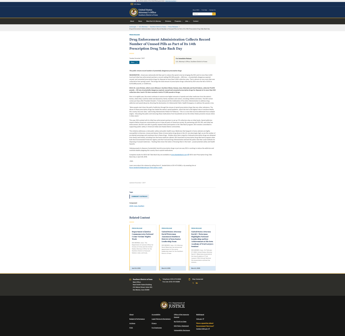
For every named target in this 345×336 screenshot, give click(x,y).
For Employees (157, 328)
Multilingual (200, 314)
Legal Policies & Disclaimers (161, 319)
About (131, 314)
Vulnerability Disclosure (182, 330)
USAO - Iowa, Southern (136, 206)
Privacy (154, 323)
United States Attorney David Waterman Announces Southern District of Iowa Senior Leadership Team (171, 237)
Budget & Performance (137, 319)
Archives (132, 323)
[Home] (144, 15)
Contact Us (212, 10)
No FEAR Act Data (180, 321)
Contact (202, 329)
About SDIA (196, 10)
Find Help (204, 10)
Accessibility (156, 314)
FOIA (131, 328)
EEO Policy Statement (181, 326)
